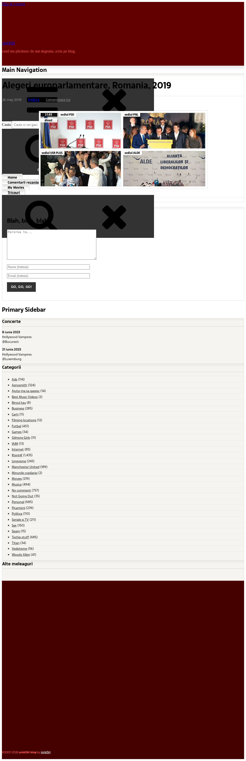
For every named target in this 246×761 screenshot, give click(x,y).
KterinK (17, 455)
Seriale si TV (20, 519)
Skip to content (13, 4)
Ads (14, 379)
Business (18, 408)
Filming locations (24, 420)
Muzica (17, 484)
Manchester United (25, 467)
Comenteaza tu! (58, 99)
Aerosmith (19, 385)
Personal (18, 502)
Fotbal (16, 426)
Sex (14, 525)
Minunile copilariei (24, 473)
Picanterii (18, 508)
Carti (15, 414)
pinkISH (8, 43)
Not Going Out (22, 496)
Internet (18, 449)
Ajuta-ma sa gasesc (26, 391)
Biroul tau (19, 402)
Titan (15, 543)
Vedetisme (19, 548)
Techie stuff (20, 537)
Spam (16, 531)
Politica (33, 99)
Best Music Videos (25, 397)
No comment (21, 490)
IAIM (15, 443)
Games (17, 432)
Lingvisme (19, 461)
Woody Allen (21, 554)
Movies (17, 478)
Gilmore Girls (21, 437)
